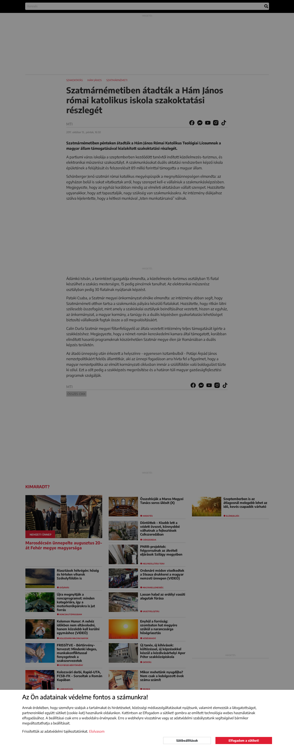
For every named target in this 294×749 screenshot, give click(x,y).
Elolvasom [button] (97, 731)
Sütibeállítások (187, 740)
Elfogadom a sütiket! (244, 740)
